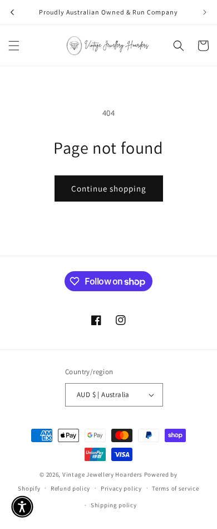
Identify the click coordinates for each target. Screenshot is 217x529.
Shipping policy (114, 505)
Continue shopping (108, 188)
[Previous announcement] (12, 12)
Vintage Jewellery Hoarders (103, 474)
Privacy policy (121, 488)
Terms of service (175, 488)
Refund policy (70, 488)
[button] (14, 45)
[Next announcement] (205, 12)
